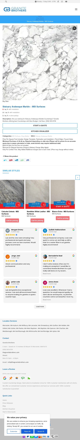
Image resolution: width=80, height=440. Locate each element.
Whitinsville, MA (34, 331)
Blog (4, 406)
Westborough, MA (9, 331)
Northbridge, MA (46, 331)
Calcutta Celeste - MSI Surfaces (10, 212)
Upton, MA (56, 331)
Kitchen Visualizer (9, 409)
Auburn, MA (17, 325)
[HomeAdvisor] (17, 378)
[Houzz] (29, 378)
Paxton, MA (23, 328)
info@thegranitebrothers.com (18, 362)
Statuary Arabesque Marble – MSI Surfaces (24, 106)
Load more (40, 307)
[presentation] (77, 177)
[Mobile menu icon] (76, 9)
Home (5, 400)
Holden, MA (65, 325)
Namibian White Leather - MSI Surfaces (38, 212)
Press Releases (8, 403)
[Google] (5, 378)
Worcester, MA (8, 325)
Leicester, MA (35, 325)
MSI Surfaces (16, 136)
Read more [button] (47, 274)
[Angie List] (23, 378)
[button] (74, 28)
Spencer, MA (54, 328)
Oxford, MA (6, 328)
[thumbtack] (11, 378)
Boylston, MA (45, 328)
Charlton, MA (63, 328)
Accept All (41, 431)
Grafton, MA (57, 325)
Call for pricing (12, 220)
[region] (27, 425)
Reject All (27, 431)
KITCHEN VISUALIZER (40, 131)
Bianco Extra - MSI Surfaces (63, 211)
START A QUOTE (40, 125)
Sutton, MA (14, 328)
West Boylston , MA (33, 328)
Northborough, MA (21, 331)
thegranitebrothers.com (11, 352)
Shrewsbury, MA (46, 325)
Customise (13, 431)
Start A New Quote (9, 412)
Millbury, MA (26, 325)
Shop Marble (25, 136)
